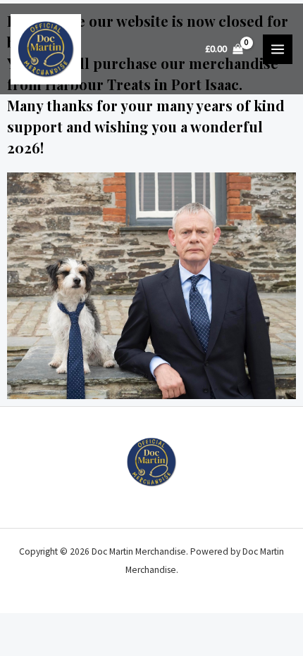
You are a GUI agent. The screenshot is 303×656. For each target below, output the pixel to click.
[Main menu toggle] (277, 49)
